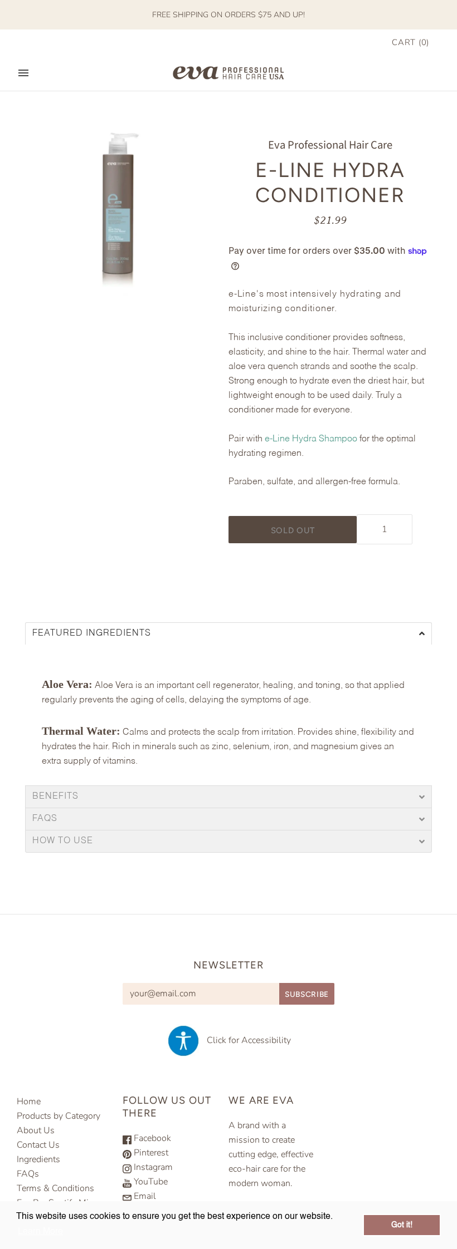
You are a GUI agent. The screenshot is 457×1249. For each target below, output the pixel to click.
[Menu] (23, 73)
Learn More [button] (40, 1231)
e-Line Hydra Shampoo (311, 439)
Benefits (56, 797)
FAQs (44, 819)
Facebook (151, 1138)
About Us (36, 1130)
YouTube (150, 1182)
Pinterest (150, 1153)
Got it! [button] (401, 1225)
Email (144, 1196)
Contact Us (38, 1145)
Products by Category (58, 1116)
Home (29, 1101)
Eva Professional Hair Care (330, 145)
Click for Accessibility (245, 1040)
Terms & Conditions (55, 1188)
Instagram (152, 1167)
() (410, 42)
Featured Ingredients (93, 634)
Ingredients (38, 1159)
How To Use (64, 841)
